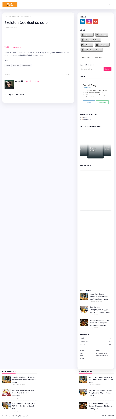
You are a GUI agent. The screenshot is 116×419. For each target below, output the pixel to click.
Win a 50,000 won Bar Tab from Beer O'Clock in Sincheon (23, 393)
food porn (16, 65)
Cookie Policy (98, 57)
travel (96, 345)
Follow (89, 102)
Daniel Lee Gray (31, 81)
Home (6, 16)
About (88, 35)
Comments (87, 119)
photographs (26, 65)
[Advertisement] (86, 250)
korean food (96, 341)
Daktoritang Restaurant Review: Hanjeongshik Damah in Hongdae (100, 322)
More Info (102, 102)
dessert (11, 16)
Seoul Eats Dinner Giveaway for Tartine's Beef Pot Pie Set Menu (99, 296)
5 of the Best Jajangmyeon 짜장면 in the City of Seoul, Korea (100, 309)
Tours (103, 35)
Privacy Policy (86, 57)
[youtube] (95, 21)
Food (96, 338)
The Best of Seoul (93, 50)
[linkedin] (82, 21)
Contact (104, 45)
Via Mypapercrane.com (13, 47)
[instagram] (89, 21)
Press (88, 45)
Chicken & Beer (92, 40)
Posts (85, 118)
